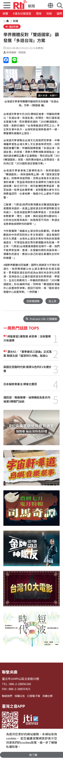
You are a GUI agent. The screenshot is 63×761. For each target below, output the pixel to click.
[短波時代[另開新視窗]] (31, 631)
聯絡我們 (7, 696)
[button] (50, 5)
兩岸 (39, 13)
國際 (59, 13)
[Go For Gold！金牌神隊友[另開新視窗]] (31, 551)
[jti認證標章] (30, 720)
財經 (49, 13)
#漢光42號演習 (22, 13)
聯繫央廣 (9, 672)
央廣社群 (47, 696)
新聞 (15, 21)
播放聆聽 (13, 26)
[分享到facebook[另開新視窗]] (6, 60)
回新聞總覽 (33, 301)
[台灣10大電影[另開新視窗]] (31, 591)
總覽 (5, 13)
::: (4, 21)
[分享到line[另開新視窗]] (14, 60)
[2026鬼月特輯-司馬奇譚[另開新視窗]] (31, 510)
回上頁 (52, 301)
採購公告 (20, 696)
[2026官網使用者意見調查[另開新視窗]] (31, 430)
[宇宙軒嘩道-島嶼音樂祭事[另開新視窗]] (31, 470)
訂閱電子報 (33, 696)
